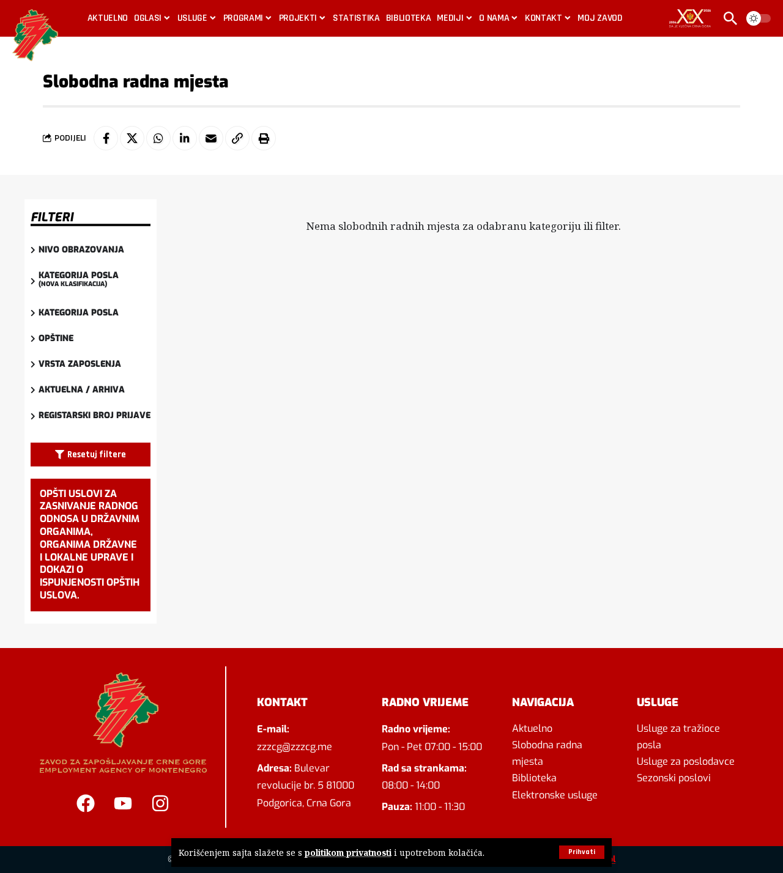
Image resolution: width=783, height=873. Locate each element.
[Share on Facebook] (106, 138)
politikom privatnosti (348, 852)
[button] (581, 852)
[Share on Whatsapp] (158, 138)
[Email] (211, 138)
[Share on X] (132, 138)
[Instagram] (160, 803)
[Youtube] (123, 803)
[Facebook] (85, 803)
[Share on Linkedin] (185, 138)
